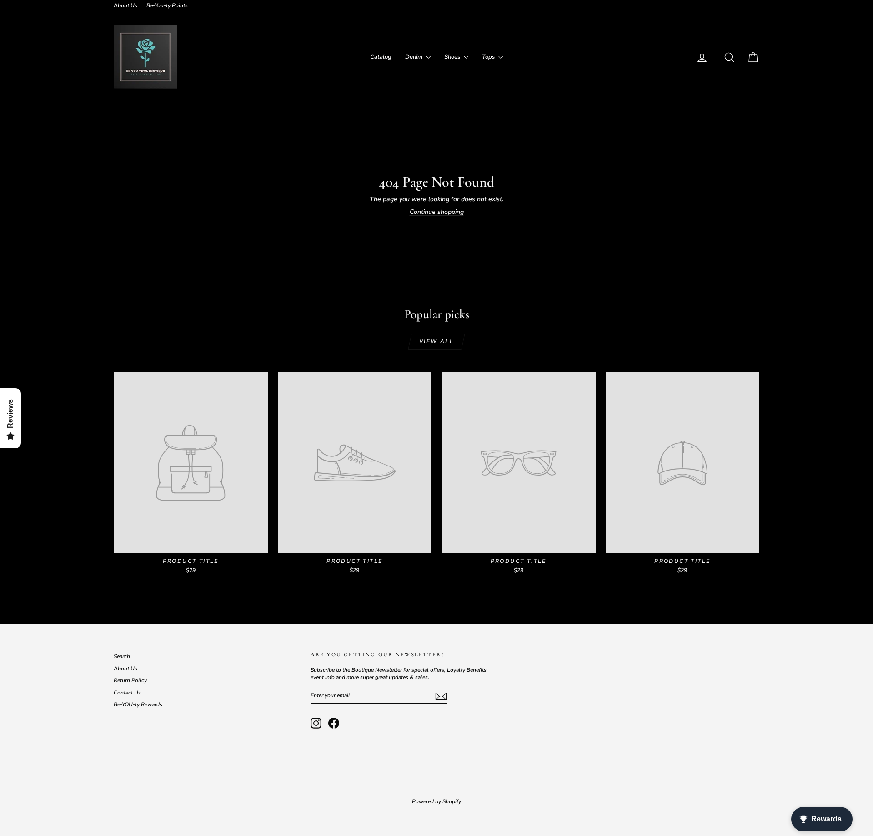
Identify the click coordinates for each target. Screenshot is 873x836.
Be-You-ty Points (167, 5)
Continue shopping (437, 212)
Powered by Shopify (436, 801)
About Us (125, 5)
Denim (414, 57)
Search (122, 656)
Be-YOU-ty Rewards (138, 704)
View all (436, 341)
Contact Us (127, 692)
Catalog (380, 57)
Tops (489, 57)
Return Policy (130, 680)
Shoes (453, 57)
